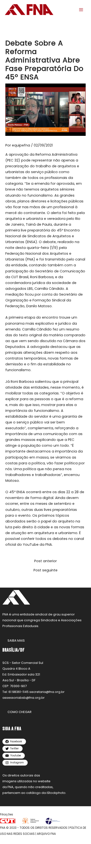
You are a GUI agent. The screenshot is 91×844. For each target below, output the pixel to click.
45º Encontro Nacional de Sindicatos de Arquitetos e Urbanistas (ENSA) (42, 236)
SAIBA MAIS (16, 640)
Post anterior (45, 561)
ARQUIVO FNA (46, 834)
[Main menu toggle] (81, 10)
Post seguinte (45, 570)
